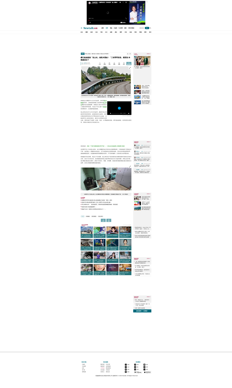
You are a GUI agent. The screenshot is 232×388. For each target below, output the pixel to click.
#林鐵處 (88, 216)
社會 (96, 32)
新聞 (107, 28)
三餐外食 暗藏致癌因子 (112, 260)
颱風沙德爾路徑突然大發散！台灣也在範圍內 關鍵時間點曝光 (112, 248)
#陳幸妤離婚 (131, 28)
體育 (121, 32)
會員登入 (102, 371)
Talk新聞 (120, 28)
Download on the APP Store (147, 372)
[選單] (81, 28)
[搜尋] (150, 28)
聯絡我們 (102, 366)
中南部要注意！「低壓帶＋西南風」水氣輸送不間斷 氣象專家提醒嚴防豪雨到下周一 (86, 273)
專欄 (140, 32)
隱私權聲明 (108, 368)
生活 (106, 32)
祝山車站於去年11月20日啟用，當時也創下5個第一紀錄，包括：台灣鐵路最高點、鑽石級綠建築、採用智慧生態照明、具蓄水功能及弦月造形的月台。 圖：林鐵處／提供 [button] (106, 96)
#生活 (82, 216)
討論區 (115, 28)
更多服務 (105, 362)
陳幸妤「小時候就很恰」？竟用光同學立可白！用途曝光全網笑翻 (99, 261)
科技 (126, 32)
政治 (82, 32)
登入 (147, 28)
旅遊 (131, 32)
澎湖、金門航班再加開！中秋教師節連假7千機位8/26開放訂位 (86, 236)
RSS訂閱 (108, 364)
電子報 (83, 369)
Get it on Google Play (138, 372)
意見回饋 (102, 369)
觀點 (111, 28)
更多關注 (138, 362)
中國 (101, 32)
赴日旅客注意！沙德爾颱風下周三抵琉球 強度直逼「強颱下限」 (99, 236)
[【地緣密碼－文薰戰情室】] (137, 13)
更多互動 (84, 362)
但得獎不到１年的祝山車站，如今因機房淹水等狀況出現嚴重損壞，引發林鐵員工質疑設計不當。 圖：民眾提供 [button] (106, 194)
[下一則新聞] (130, 54)
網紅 (116, 32)
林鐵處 (105, 106)
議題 (125, 28)
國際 (87, 32)
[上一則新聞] (128, 54)
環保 (135, 32)
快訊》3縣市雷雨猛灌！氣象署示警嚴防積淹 (112, 273)
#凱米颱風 (94, 216)
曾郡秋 (85, 62)
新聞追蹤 (84, 371)
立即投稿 (102, 368)
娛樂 (111, 32)
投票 (83, 368)
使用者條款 (108, 366)
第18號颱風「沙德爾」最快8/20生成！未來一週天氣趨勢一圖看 (86, 261)
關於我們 (102, 364)
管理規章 (108, 369)
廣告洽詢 (108, 371)
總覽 (103, 28)
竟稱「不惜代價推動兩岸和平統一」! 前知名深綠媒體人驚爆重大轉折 (106, 146)
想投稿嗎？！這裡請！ (142, 311)
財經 (91, 32)
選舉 (145, 32)
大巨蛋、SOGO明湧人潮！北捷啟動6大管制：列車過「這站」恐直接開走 (86, 248)
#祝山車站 (100, 216)
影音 (150, 32)
